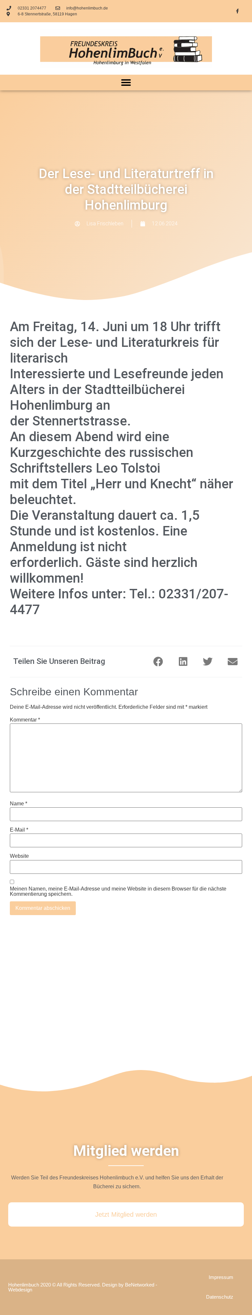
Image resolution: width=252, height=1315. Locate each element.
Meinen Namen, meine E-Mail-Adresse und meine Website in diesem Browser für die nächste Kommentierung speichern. (118, 891)
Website (19, 856)
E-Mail (19, 830)
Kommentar (25, 720)
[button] (126, 82)
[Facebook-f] (237, 11)
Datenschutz (219, 1297)
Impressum (221, 1277)
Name (18, 803)
